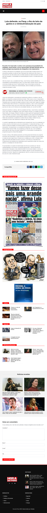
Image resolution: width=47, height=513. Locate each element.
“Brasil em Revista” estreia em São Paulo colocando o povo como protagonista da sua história (16, 317)
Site (3, 453)
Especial (6, 324)
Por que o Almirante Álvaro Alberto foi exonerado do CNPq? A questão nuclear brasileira (38, 331)
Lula (32, 161)
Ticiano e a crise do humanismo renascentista (15, 308)
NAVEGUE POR (5, 493)
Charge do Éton (8, 249)
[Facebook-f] (9, 483)
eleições (21, 161)
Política (24, 18)
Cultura (6, 303)
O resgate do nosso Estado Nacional (15, 338)
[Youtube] (44, 1)
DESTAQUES (28, 472)
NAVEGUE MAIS (28, 493)
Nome (4, 442)
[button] (3, 11)
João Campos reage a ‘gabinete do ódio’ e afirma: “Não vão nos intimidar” (16, 360)
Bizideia (32, 509)
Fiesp (29, 161)
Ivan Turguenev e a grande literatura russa (38, 308)
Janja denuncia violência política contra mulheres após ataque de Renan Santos (33, 413)
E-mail (4, 448)
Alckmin (17, 161)
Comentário (5, 427)
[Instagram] (42, 1)
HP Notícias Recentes (9, 345)
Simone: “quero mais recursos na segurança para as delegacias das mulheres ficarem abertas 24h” (38, 352)
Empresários (25, 161)
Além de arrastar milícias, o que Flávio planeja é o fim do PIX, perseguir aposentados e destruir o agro (17, 352)
